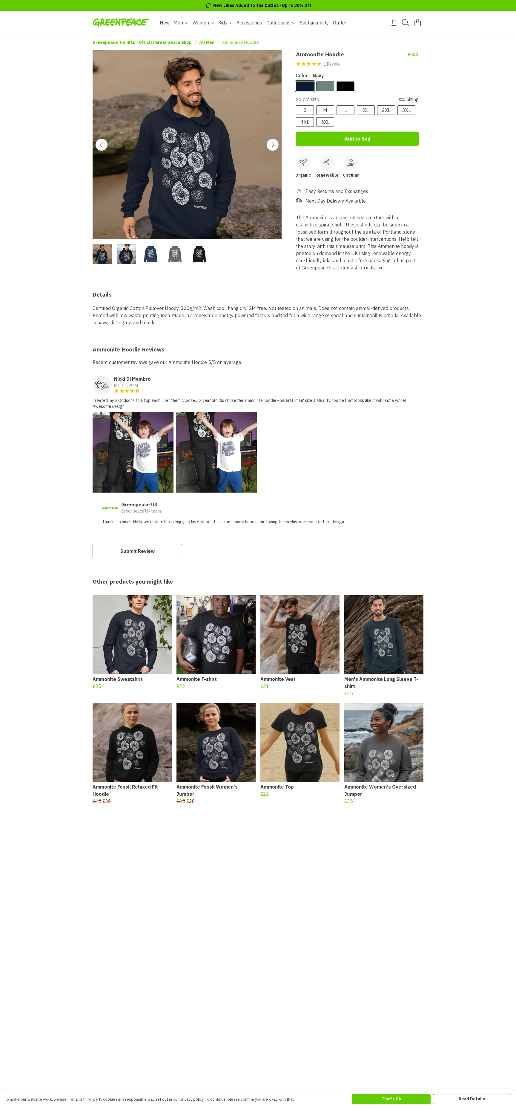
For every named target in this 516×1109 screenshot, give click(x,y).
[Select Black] (345, 86)
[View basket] (417, 23)
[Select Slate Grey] (325, 86)
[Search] (405, 23)
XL (365, 110)
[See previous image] (102, 145)
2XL (386, 110)
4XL (305, 122)
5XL (325, 122)
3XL (406, 110)
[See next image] (273, 145)
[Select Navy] (305, 86)
